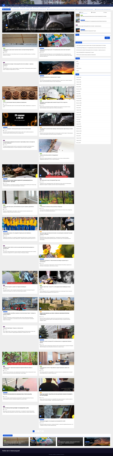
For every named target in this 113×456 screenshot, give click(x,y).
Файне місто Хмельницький (56, 2)
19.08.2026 (8, 30)
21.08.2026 (42, 370)
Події (11, 5)
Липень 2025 (78, 107)
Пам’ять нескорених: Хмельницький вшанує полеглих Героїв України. (17, 128)
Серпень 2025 (78, 105)
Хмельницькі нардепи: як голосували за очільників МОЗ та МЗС (52, 421)
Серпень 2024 (78, 133)
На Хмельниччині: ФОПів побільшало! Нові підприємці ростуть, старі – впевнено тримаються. (33, 29)
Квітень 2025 (78, 114)
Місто (7, 5)
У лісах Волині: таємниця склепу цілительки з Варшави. (51, 206)
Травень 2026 (78, 84)
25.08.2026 (42, 208)
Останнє (81, 12)
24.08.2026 (42, 263)
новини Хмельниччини (29, 7)
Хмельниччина (16, 5)
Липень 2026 (78, 79)
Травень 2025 (78, 112)
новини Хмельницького (16, 7)
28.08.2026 (87, 444)
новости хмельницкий (36, 7)
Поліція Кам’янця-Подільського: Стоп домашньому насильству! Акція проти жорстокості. (94, 21)
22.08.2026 (42, 344)
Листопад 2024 (78, 126)
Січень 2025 (78, 121)
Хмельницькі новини (22, 7)
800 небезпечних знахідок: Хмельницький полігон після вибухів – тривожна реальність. (69, 442)
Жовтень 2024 (78, 128)
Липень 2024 (78, 135)
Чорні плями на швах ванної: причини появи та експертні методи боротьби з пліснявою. (93, 16)
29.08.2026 (5, 52)
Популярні (94, 12)
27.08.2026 (42, 105)
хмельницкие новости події (43, 7)
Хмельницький (10, 7)
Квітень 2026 (78, 86)
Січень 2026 (78, 93)
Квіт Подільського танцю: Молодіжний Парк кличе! (50, 180)
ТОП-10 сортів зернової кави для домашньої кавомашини (14, 102)
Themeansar (62, 454)
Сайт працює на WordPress (52, 454)
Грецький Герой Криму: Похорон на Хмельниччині (13, 328)
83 (40, 431)
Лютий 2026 (78, 91)
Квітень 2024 (78, 142)
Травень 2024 (78, 140)
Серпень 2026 (78, 77)
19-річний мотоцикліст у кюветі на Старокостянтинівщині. (14, 286)
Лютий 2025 (78, 119)
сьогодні (48, 7)
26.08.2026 (5, 209)
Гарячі (106, 12)
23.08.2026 (42, 289)
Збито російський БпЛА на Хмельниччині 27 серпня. (50, 77)
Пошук (77, 34)
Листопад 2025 (78, 98)
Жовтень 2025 (78, 100)
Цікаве (27, 5)
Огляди (22, 5)
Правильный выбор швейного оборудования (49, 155)
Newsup (59, 454)
